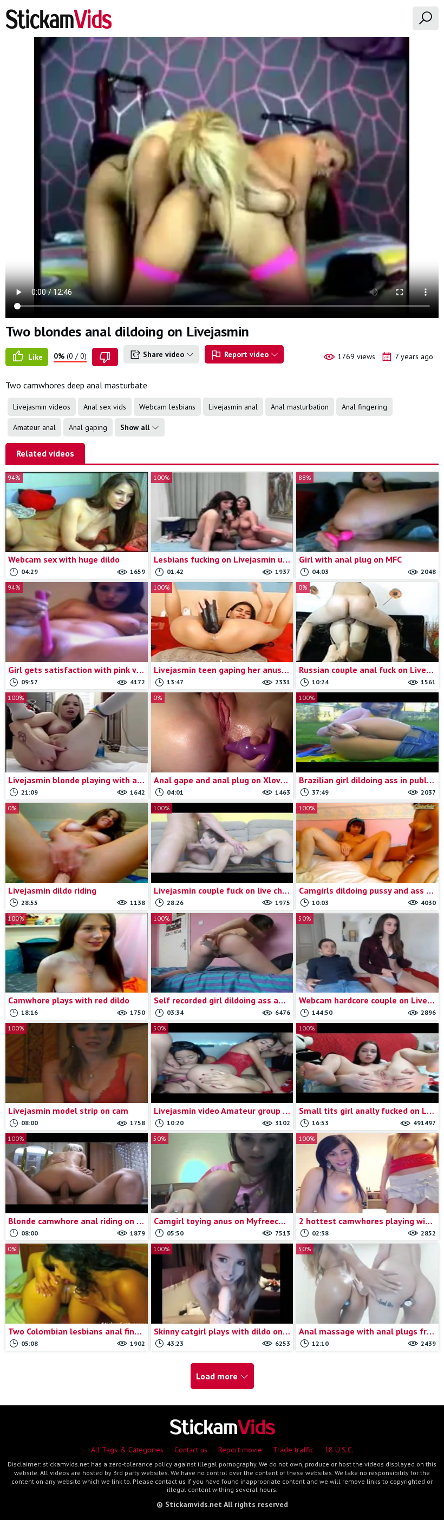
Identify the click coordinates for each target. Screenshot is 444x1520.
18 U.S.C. (339, 1450)
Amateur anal (34, 427)
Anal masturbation (300, 407)
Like (34, 357)
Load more (218, 1376)
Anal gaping (88, 427)
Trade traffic (293, 1450)
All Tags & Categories (127, 1450)
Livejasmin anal (233, 407)
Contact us (190, 1450)
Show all (136, 427)
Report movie (240, 1450)
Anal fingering (364, 407)
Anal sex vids (104, 407)
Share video (163, 354)
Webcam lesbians (167, 407)
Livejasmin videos (41, 407)
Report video (246, 354)
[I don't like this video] (105, 357)
